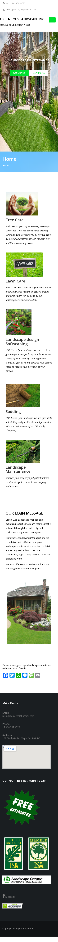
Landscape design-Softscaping (23, 341)
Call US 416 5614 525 (15, 3)
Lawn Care (15, 281)
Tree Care (15, 219)
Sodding (14, 411)
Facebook (10, 896)
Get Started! (43, 72)
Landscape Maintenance (18, 469)
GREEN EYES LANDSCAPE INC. (22, 19)
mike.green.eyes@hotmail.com (21, 9)
